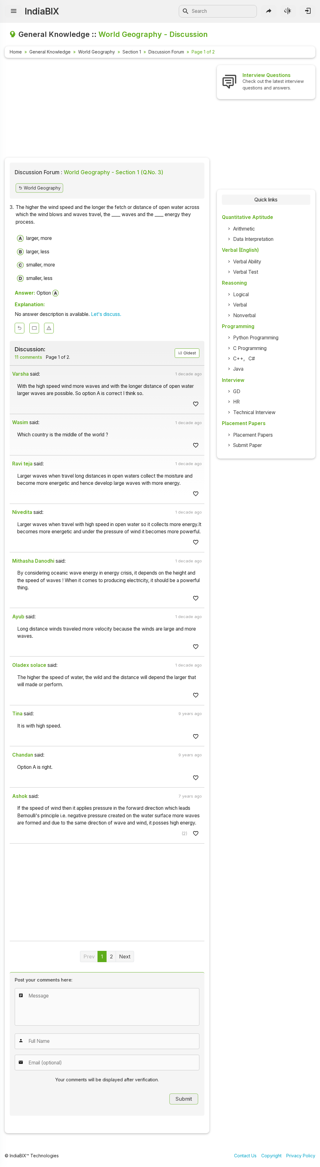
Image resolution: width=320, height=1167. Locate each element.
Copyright (271, 1155)
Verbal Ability (247, 262)
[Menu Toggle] (13, 11)
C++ (238, 359)
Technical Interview (254, 412)
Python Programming (255, 338)
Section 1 (131, 51)
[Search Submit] (185, 11)
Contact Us (245, 1155)
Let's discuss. (106, 314)
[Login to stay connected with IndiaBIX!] (307, 11)
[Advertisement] (107, 109)
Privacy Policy (300, 1155)
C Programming (250, 348)
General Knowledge (50, 51)
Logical (241, 294)
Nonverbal (244, 315)
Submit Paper (247, 445)
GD (236, 391)
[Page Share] (269, 11)
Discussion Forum (166, 51)
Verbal (240, 305)
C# (251, 359)
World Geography (96, 51)
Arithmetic (244, 229)
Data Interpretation (253, 239)
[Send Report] (49, 328)
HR (236, 402)
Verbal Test (245, 272)
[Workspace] (34, 328)
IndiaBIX (42, 11)
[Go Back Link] (19, 328)
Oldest (189, 353)
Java (238, 369)
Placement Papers (253, 435)
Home (16, 51)
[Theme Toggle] (288, 11)
